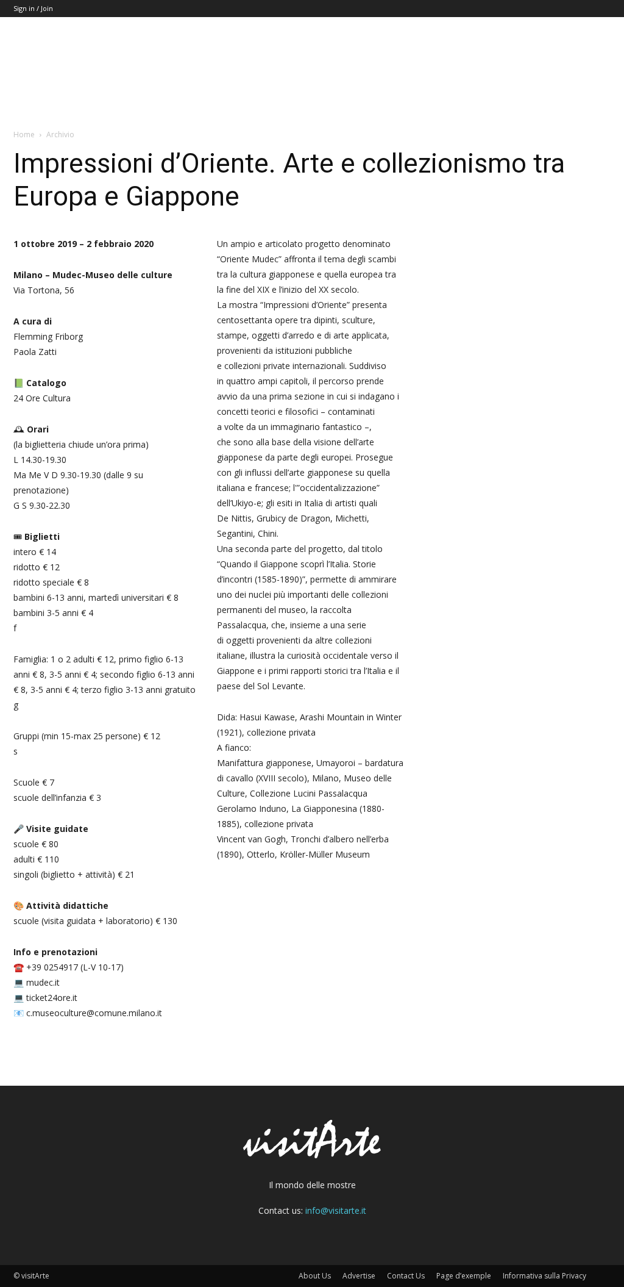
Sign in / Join (33, 8)
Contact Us (406, 1276)
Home (24, 134)
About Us (315, 1276)
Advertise (358, 1276)
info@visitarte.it (335, 1210)
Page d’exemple (463, 1276)
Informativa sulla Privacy (544, 1276)
